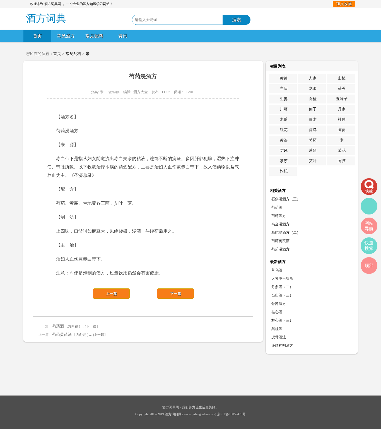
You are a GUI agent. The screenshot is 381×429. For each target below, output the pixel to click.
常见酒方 (66, 35)
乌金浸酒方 (280, 224)
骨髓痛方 (278, 304)
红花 (284, 130)
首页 (37, 35)
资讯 (122, 35)
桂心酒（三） (282, 320)
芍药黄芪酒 (62, 334)
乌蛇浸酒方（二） (285, 232)
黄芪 (284, 78)
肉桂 (313, 99)
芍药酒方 (278, 216)
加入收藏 (344, 4)
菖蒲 (313, 150)
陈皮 (342, 130)
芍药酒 (58, 326)
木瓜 (284, 119)
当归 (284, 88)
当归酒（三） (282, 295)
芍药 (313, 140)
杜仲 (342, 119)
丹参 (342, 109)
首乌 (313, 130)
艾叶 (313, 161)
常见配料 (94, 35)
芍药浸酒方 (280, 249)
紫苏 (284, 161)
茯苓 (342, 88)
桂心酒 (276, 312)
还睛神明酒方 (282, 345)
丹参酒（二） (282, 287)
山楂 (342, 78)
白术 (313, 119)
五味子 (342, 99)
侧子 (313, 109)
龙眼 (313, 88)
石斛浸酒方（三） (285, 199)
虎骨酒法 (278, 337)
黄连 (284, 140)
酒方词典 (114, 92)
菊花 (342, 150)
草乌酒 (276, 270)
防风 (284, 150)
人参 (313, 78)
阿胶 (342, 161)
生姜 (284, 99)
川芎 (284, 109)
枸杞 (284, 171)
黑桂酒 (276, 329)
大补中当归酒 (282, 278)
